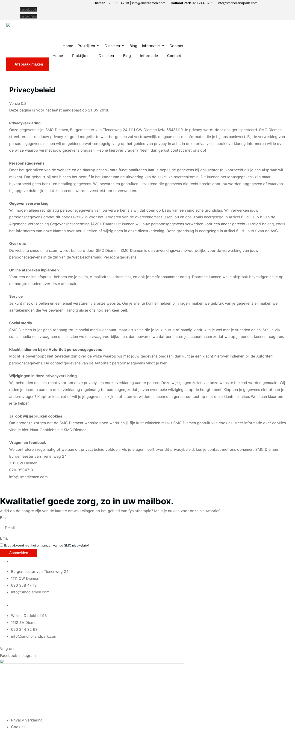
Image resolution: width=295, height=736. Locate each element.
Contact (176, 45)
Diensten (112, 45)
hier (163, 363)
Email (4, 518)
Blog (133, 45)
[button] (27, 64)
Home (68, 45)
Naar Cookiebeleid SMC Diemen (58, 429)
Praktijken (86, 45)
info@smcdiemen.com (28, 477)
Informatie (151, 45)
